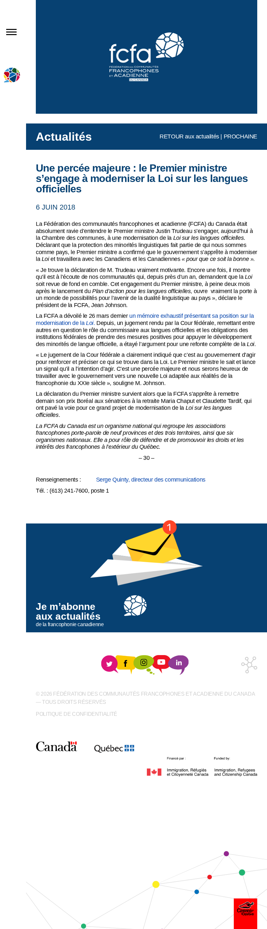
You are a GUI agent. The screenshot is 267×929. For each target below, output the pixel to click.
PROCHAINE (240, 136)
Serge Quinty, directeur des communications (149, 479)
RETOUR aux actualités (189, 136)
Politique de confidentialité (76, 714)
